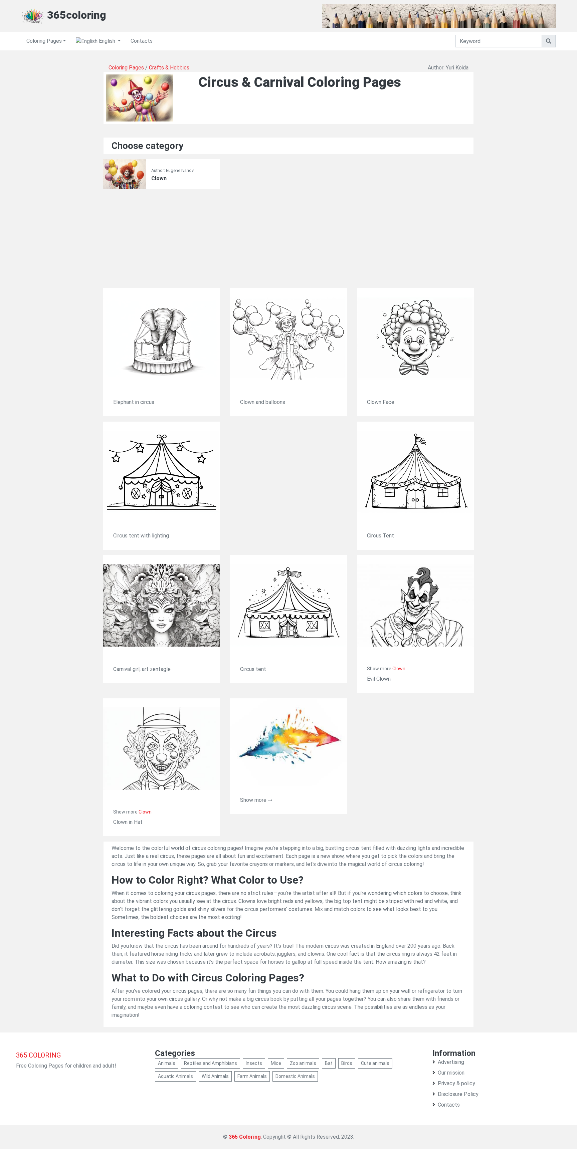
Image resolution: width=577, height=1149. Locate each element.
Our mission (451, 1073)
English (107, 41)
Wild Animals (215, 1076)
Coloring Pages (44, 41)
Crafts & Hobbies (169, 67)
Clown (159, 178)
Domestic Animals (295, 1076)
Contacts (142, 41)
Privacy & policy (456, 1083)
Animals (166, 1063)
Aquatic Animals (175, 1076)
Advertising (451, 1062)
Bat (329, 1063)
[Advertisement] (288, 241)
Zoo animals (303, 1063)
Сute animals (375, 1063)
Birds (346, 1063)
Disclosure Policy (458, 1094)
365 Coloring (245, 1137)
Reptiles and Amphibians (210, 1063)
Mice (276, 1063)
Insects (254, 1063)
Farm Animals (252, 1076)
